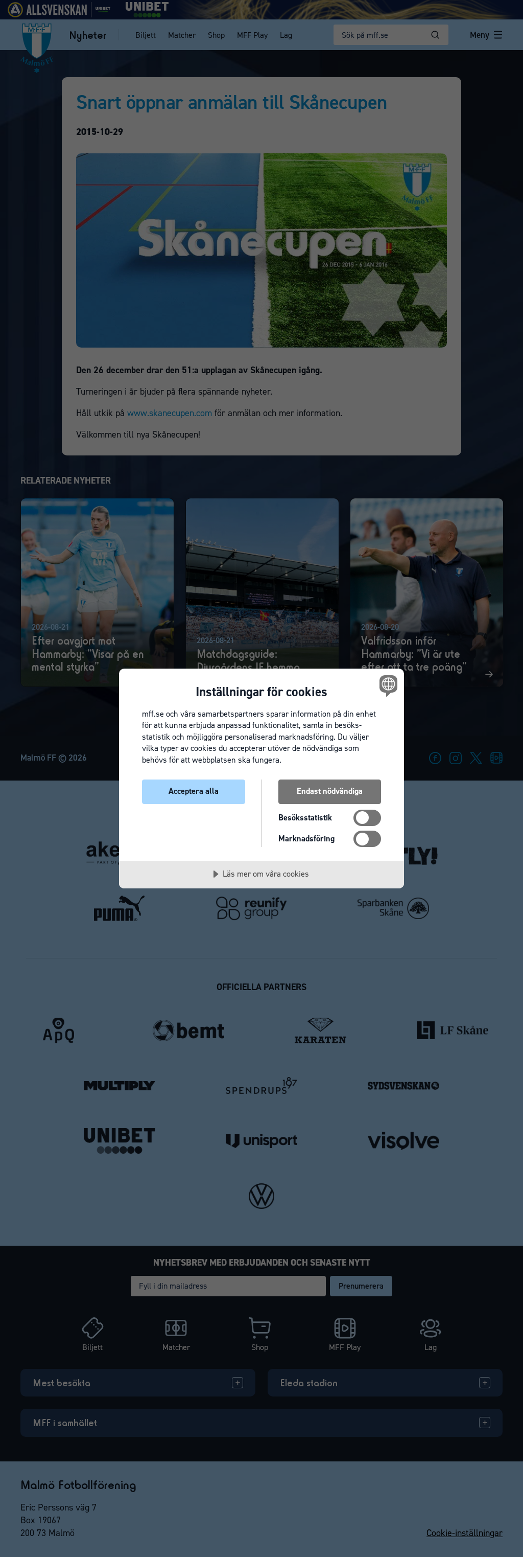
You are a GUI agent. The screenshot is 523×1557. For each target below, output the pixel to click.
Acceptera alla (194, 791)
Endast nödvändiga (330, 791)
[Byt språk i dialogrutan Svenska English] (387, 686)
